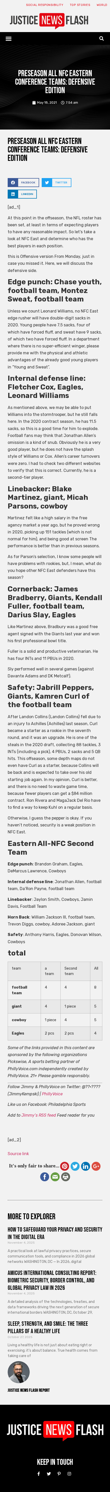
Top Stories (80, 5)
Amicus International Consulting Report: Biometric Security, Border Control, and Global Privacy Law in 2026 (52, 1280)
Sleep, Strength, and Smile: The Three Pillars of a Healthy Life (48, 1327)
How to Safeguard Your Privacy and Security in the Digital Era (55, 1233)
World (102, 5)
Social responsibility (44, 5)
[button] (9, 38)
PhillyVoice (52, 1093)
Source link (18, 1153)
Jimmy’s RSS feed (38, 1115)
